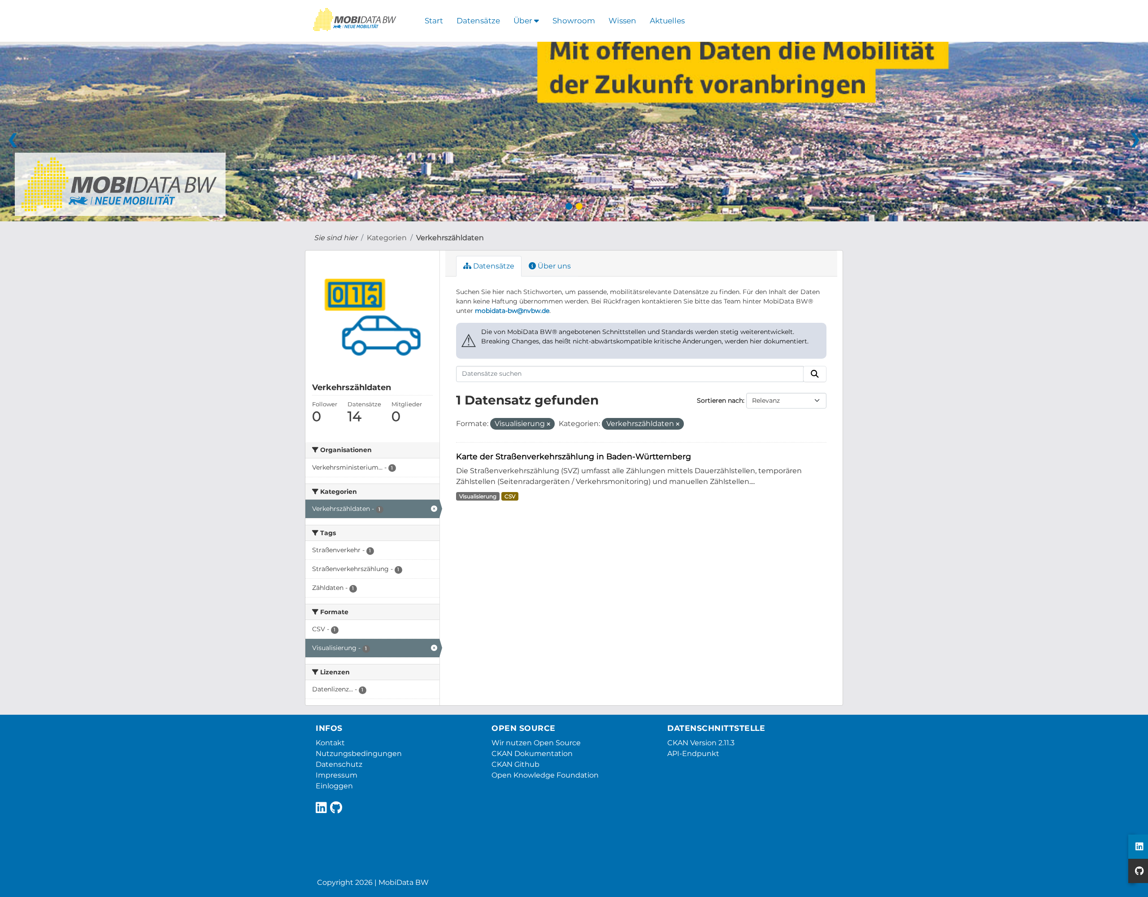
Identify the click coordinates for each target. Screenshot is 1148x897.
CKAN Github (515, 764)
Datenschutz (339, 764)
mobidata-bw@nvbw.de (512, 311)
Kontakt (330, 743)
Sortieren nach (720, 400)
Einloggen (334, 786)
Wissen (622, 20)
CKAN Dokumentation (532, 753)
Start (434, 20)
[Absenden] (814, 374)
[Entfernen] (548, 424)
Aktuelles (667, 20)
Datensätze (478, 20)
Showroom (573, 20)
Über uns (553, 266)
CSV (509, 496)
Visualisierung (477, 496)
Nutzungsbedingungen (359, 753)
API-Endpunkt (693, 753)
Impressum (336, 775)
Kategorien (387, 237)
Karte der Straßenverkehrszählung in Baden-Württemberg (573, 456)
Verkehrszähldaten (450, 237)
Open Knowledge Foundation (545, 775)
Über (523, 20)
